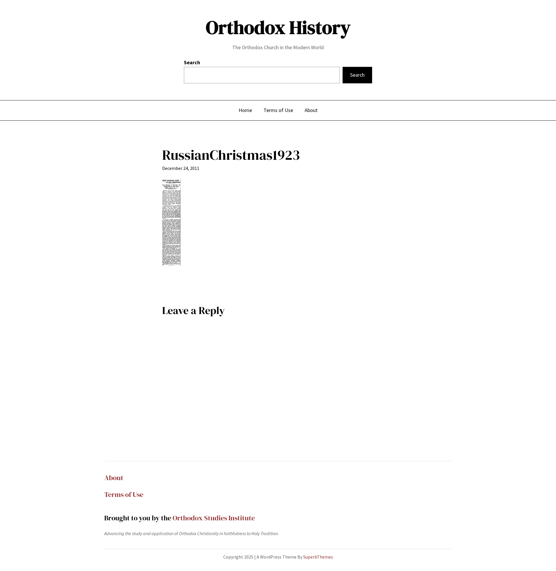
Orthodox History (278, 27)
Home (245, 110)
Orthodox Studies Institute (214, 518)
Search (192, 62)
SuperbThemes (318, 557)
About (113, 477)
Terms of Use (123, 494)
